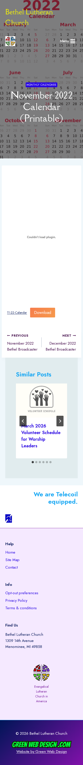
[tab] (33, 462)
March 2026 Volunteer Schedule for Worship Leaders (40, 436)
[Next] (60, 421)
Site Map (12, 559)
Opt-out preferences (21, 593)
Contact (11, 567)
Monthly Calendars (41, 85)
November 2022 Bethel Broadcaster (22, 342)
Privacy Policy (16, 600)
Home (10, 552)
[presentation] (41, 400)
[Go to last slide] (23, 421)
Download (42, 312)
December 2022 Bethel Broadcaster (61, 342)
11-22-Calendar (17, 313)
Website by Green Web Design (41, 751)
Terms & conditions (21, 608)
